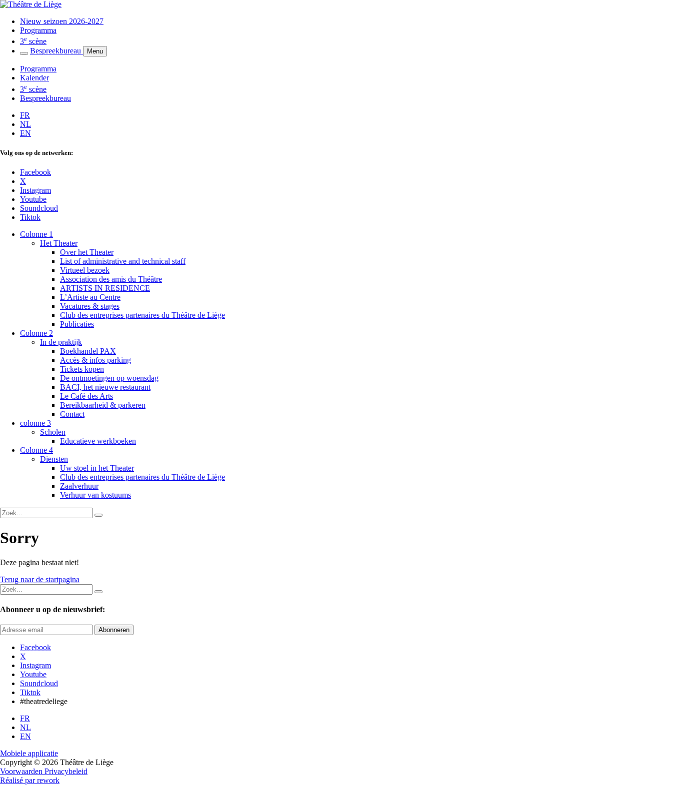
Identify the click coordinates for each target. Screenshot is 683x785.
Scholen (53, 432)
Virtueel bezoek (85, 270)
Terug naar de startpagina (40, 579)
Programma (38, 30)
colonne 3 (35, 423)
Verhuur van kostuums (95, 495)
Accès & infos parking (95, 360)
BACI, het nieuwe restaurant (105, 387)
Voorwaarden (22, 771)
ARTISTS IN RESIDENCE (105, 288)
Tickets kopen (82, 369)
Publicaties (77, 324)
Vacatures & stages (90, 306)
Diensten (54, 459)
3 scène (33, 41)
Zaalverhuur (79, 486)
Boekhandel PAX (88, 351)
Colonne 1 (36, 234)
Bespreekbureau (56, 50)
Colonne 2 (36, 333)
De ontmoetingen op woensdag (109, 378)
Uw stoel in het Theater (97, 468)
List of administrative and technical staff (123, 261)
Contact (72, 414)
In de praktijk (61, 342)
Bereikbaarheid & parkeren (103, 405)
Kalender (34, 77)
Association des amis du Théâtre (111, 279)
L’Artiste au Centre (90, 297)
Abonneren (114, 630)
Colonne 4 (36, 450)
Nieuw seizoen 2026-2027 (62, 21)
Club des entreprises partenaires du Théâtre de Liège (142, 315)
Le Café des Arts (86, 396)
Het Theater (59, 243)
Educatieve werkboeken (98, 441)
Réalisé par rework (30, 780)
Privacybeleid (66, 771)
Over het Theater (87, 252)
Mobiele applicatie (29, 753)
